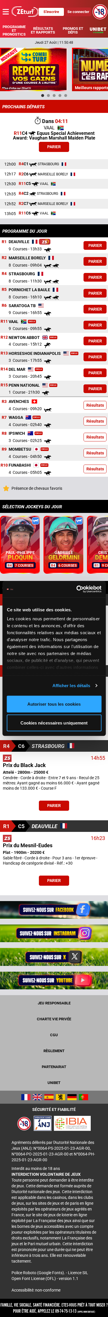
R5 (4, 289)
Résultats (95, 405)
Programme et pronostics (14, 30)
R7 (4, 417)
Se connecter (78, 12)
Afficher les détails (71, 685)
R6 (4, 305)
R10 (4, 465)
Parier (54, 146)
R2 (4, 258)
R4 (4, 274)
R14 (4, 369)
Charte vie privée (54, 1019)
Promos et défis (73, 30)
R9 (4, 449)
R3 (4, 401)
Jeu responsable (54, 1003)
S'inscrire (51, 12)
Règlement (54, 1051)
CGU (54, 1035)
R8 (4, 433)
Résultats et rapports (43, 30)
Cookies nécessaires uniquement (54, 722)
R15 (4, 385)
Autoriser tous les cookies (54, 703)
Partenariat (54, 1067)
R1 (4, 242)
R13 (4, 353)
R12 (4, 337)
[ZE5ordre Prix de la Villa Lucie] (44, 242)
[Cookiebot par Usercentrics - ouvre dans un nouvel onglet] (76, 589)
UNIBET (54, 1083)
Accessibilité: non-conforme (36, 1290)
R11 (4, 321)
